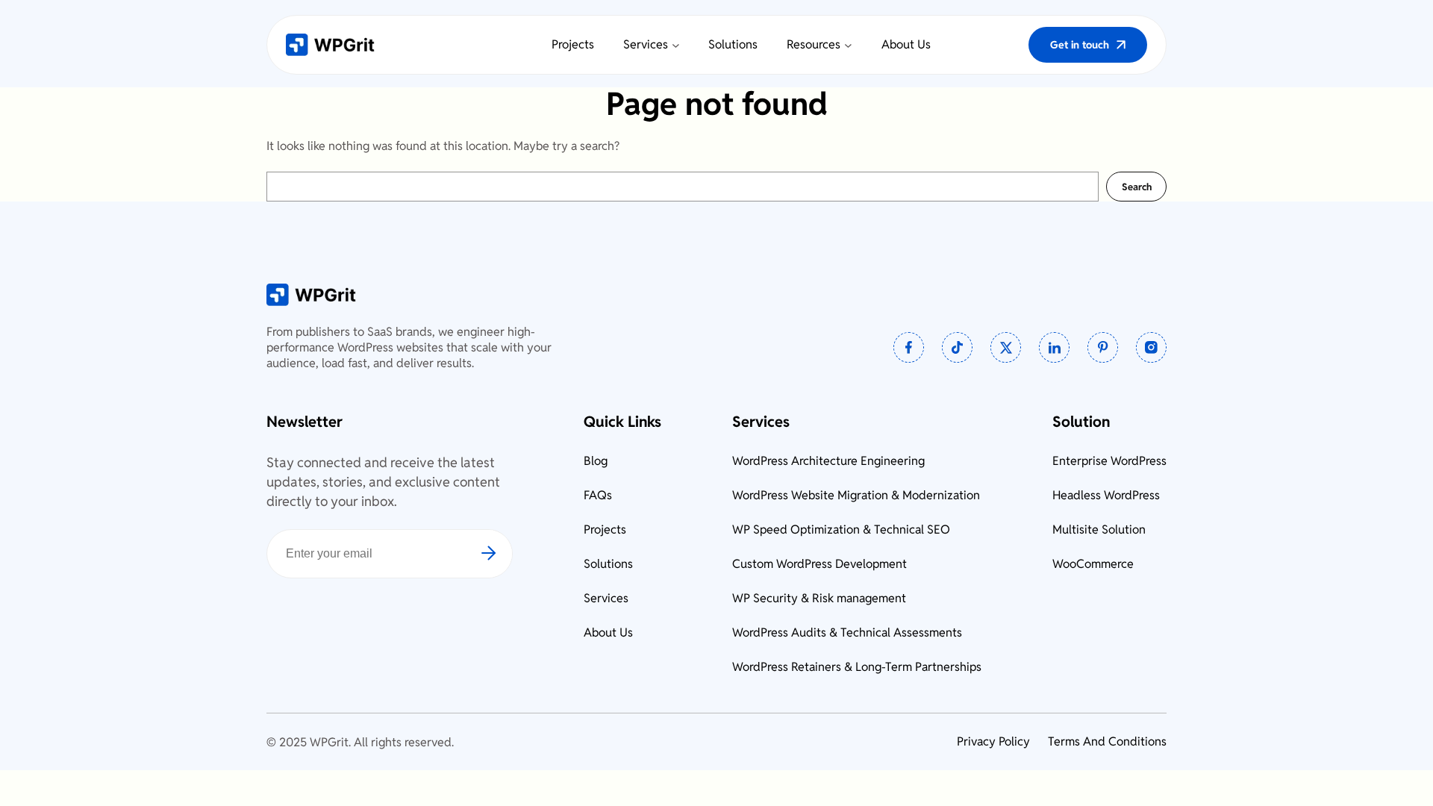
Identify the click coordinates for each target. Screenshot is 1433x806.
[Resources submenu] (848, 45)
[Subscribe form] (496, 554)
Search (1137, 187)
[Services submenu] (676, 45)
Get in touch (1079, 44)
